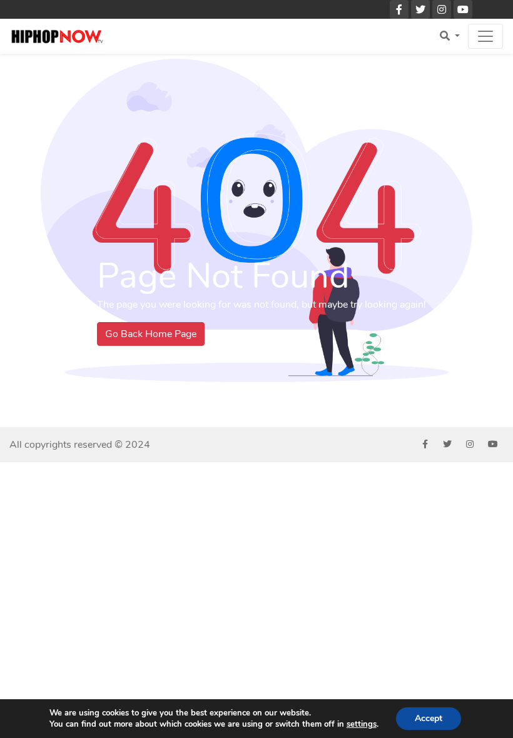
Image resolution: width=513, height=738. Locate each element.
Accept (428, 718)
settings (362, 724)
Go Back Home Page (150, 334)
